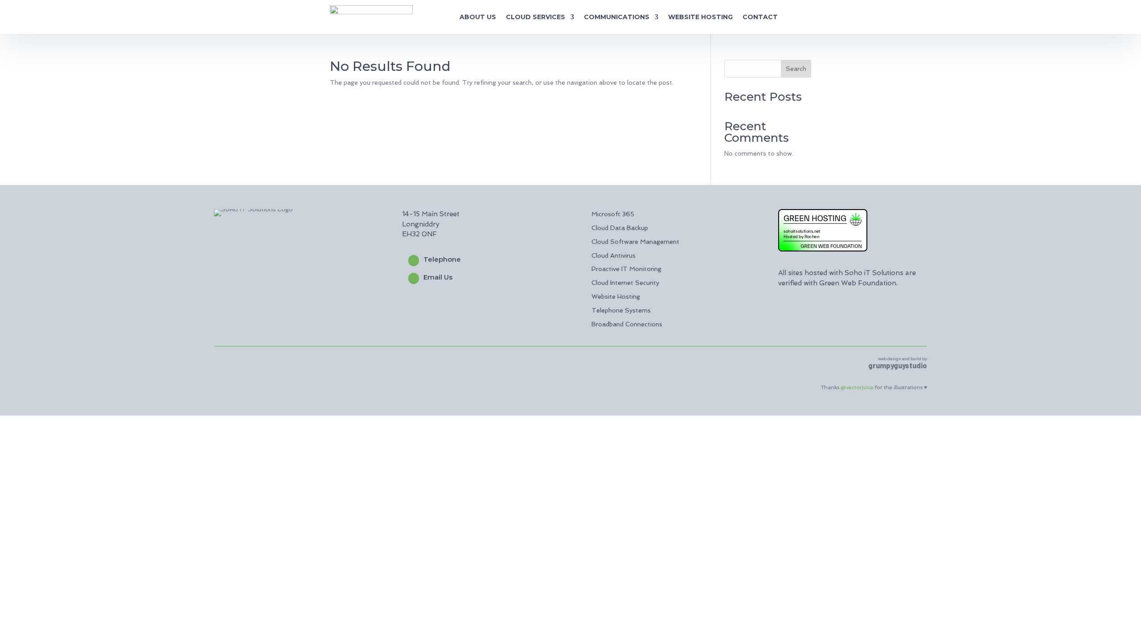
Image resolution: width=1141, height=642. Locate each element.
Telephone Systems (621, 310)
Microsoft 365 (612, 214)
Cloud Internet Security (625, 282)
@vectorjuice (857, 387)
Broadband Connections (626, 324)
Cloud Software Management (635, 241)
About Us (478, 17)
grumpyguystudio (897, 365)
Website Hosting (700, 17)
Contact (760, 17)
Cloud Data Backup (619, 227)
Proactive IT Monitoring (626, 268)
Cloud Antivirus (613, 255)
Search (796, 68)
